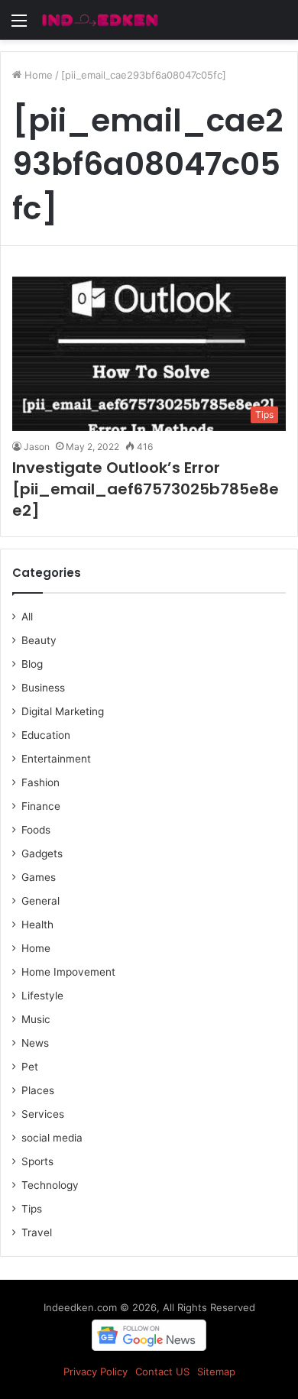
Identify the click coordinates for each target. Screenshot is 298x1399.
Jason (37, 446)
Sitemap (216, 1371)
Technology (50, 1185)
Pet (29, 1067)
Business (43, 688)
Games (38, 877)
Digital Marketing (62, 711)
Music (35, 1019)
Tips (31, 1209)
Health (37, 924)
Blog (32, 664)
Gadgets (42, 853)
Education (45, 735)
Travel (36, 1232)
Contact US (162, 1371)
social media (52, 1138)
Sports (37, 1161)
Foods (35, 830)
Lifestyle (42, 995)
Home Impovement (68, 972)
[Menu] (19, 25)
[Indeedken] (99, 20)
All (27, 616)
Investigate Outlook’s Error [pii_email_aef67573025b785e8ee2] (145, 489)
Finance (40, 806)
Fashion (40, 782)
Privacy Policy (95, 1371)
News (35, 1043)
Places (37, 1090)
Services (42, 1114)
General (40, 901)
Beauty (39, 640)
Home (37, 75)
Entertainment (56, 759)
